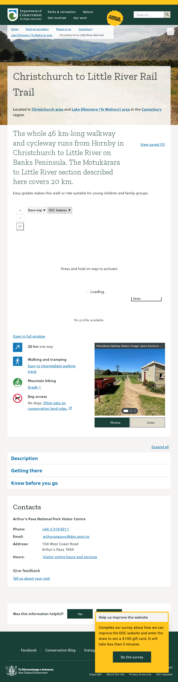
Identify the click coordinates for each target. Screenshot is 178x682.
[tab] (126, 411)
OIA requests (164, 674)
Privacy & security (140, 674)
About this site (115, 674)
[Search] (167, 14)
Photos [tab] (115, 422)
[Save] (159, 136)
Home (14, 29)
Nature (88, 11)
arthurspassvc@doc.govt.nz (66, 536)
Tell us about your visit (31, 578)
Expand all (160, 446)
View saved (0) (152, 144)
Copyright (95, 674)
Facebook (29, 650)
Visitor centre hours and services (70, 556)
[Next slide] (157, 379)
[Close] (164, 617)
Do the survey (132, 656)
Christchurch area (47, 109)
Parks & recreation (62, 11)
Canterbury (86, 29)
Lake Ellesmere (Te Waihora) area (31, 35)
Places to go (63, 29)
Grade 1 (34, 387)
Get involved (57, 18)
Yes (80, 614)
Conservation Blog (60, 650)
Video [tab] (151, 422)
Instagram (93, 650)
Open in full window (29, 336)
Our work (80, 18)
